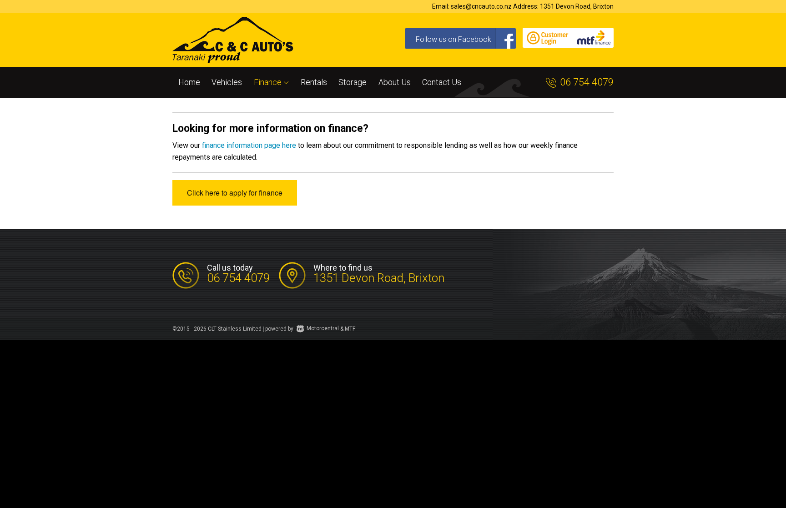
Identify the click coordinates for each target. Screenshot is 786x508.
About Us (394, 82)
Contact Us (441, 82)
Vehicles (227, 82)
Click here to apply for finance (234, 192)
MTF (350, 328)
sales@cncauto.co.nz (481, 6)
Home (189, 82)
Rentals (314, 82)
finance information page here (249, 145)
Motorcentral (323, 328)
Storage (352, 82)
